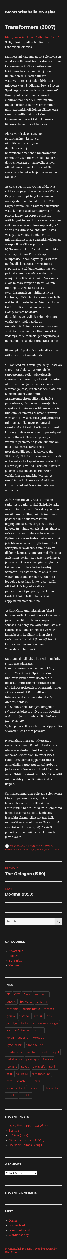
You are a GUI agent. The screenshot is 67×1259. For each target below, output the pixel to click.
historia (24, 1016)
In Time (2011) (18, 1135)
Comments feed (19, 1230)
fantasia (49, 1008)
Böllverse (26, 1001)
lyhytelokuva (34, 1045)
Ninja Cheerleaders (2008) (26, 1140)
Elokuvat (10, 849)
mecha (40, 849)
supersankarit (16, 1088)
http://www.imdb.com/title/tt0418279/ (32, 37)
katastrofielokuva (18, 1030)
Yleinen (14, 965)
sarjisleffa (39, 1066)
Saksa (25, 1066)
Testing (14, 1130)
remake (12, 1066)
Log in (13, 1220)
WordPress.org (19, 1235)
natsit (43, 1052)
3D (8, 994)
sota (9, 1081)
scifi (47, 849)
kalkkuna (27, 1023)
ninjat (55, 1052)
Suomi (35, 1081)
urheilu (11, 1095)
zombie (25, 1095)
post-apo (32, 1059)
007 (17, 994)
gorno (11, 1016)
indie (49, 1016)
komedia (38, 1037)
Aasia (27, 994)
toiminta (55, 849)
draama (42, 1001)
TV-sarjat (15, 960)
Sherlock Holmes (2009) (25, 1145)
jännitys (12, 1023)
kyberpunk (14, 1045)
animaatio (41, 994)
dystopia (12, 1008)
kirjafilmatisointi (18, 1037)
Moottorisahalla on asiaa (30, 12)
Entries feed (17, 1225)
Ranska (48, 1059)
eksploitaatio (31, 1008)
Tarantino (35, 1088)
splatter (21, 1081)
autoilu (11, 1001)
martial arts (14, 1052)
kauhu (38, 1030)
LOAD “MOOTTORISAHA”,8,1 (28, 1125)
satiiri (53, 1066)
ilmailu (37, 1016)
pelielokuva (14, 1059)
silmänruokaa (41, 1073)
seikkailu (22, 1073)
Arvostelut (46, 845)
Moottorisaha (17, 845)
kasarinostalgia (26, 849)
